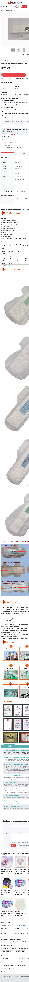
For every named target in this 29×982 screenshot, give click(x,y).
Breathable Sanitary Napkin (8, 965)
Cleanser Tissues (5, 930)
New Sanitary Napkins (20, 951)
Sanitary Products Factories (9, 958)
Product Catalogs (21, 925)
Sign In (3, 147)
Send (13, 845)
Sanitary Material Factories (8, 962)
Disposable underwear (19, 933)
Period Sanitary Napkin (8, 951)
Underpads (16, 930)
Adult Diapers (17, 928)
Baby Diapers (4, 928)
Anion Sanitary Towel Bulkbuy (9, 968)
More (2, 971)
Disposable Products (23, 948)
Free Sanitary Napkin (22, 965)
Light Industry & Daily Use (10, 10)
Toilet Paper (13, 948)
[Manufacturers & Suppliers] (14, 2)
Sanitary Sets (20, 958)
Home (2, 10)
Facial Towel (4, 933)
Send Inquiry (14, 75)
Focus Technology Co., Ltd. (18, 976)
